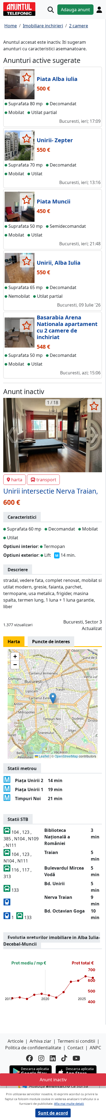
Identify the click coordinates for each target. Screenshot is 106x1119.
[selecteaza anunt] (26, 77)
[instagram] (41, 1058)
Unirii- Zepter (55, 140)
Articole (15, 1041)
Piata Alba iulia (57, 79)
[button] (52, 698)
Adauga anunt (75, 10)
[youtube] (76, 1058)
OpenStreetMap (66, 756)
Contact (75, 1048)
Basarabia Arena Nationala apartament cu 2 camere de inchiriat (67, 327)
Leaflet (43, 756)
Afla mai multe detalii (69, 1103)
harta (16, 480)
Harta (14, 642)
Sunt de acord (53, 1113)
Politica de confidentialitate (33, 1048)
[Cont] (99, 9)
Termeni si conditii (76, 1041)
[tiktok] (64, 1058)
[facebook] (29, 1058)
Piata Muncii (53, 201)
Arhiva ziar (40, 1041)
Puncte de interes (51, 642)
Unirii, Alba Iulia (58, 262)
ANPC (95, 1048)
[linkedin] (53, 1058)
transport (46, 480)
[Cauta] (50, 10)
